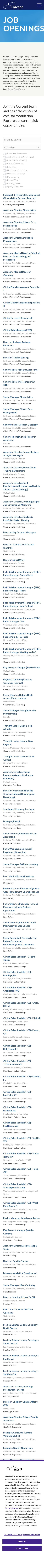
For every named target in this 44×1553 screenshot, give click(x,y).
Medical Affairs (13, 180)
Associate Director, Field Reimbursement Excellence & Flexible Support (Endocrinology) (21, 486)
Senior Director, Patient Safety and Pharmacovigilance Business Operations (20, 907)
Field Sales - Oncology (16, 173)
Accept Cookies (22, 1548)
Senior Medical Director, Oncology (20, 424)
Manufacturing (13, 177)
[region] (22, 1506)
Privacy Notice (11, 1508)
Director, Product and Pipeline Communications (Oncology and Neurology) (19, 794)
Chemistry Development (17, 154)
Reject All (22, 1542)
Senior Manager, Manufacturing (19, 1285)
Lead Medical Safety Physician (18, 876)
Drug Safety (12, 167)
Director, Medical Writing (16, 357)
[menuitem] (36, 3)
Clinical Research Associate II (18, 318)
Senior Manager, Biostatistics (18, 397)
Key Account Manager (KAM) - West (21, 667)
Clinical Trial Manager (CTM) (17, 330)
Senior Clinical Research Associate (20, 369)
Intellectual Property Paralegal (18, 809)
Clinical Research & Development (20, 157)
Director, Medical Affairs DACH (19, 1297)
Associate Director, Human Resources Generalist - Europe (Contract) (18, 775)
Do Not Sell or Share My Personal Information (22, 1535)
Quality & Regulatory (15, 187)
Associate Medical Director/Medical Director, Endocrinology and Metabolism (21, 256)
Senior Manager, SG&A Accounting (20, 864)
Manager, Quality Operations (18, 1448)
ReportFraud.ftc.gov (16, 89)
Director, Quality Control (15, 1261)
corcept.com (14, 73)
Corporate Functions (15, 163)
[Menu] (36, 3)
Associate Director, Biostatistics (19, 210)
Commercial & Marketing (17, 160)
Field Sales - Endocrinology (17, 170)
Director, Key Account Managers (19, 532)
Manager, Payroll (11, 821)
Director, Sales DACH (13, 560)
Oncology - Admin (14, 183)
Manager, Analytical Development (20, 1273)
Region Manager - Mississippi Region (21, 1218)
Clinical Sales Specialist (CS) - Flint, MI (22, 1018)
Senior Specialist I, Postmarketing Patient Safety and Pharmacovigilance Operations (20, 941)
